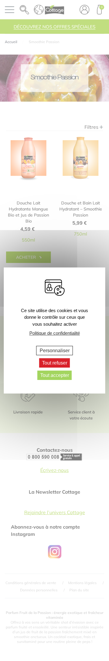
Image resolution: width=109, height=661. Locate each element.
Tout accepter (54, 375)
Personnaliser (55, 350)
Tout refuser (54, 362)
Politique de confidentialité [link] (54, 333)
